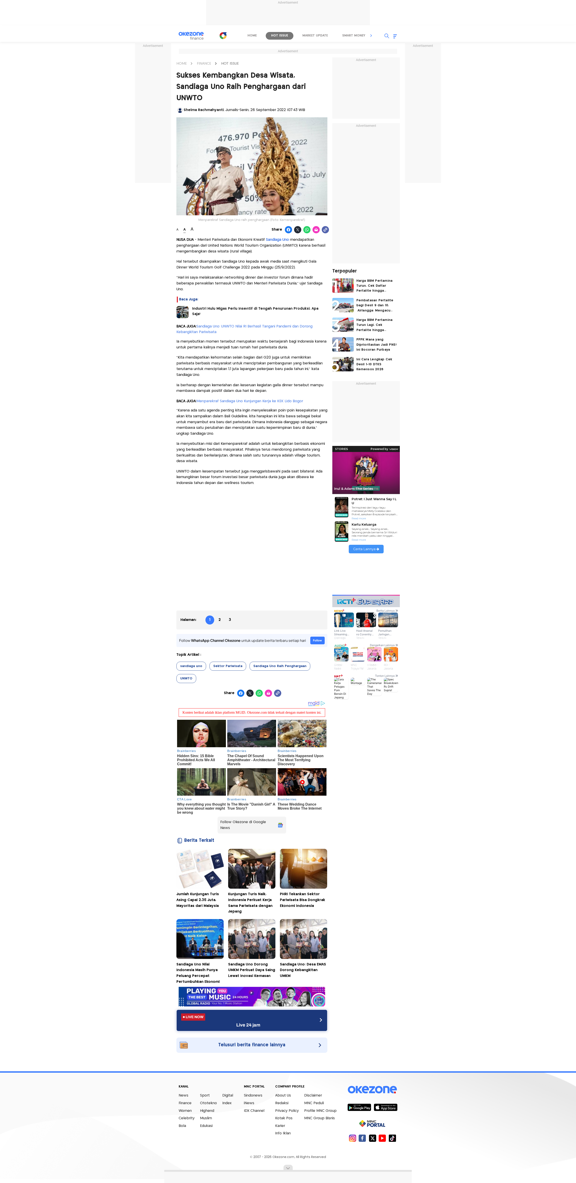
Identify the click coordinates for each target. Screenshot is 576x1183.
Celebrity (187, 1118)
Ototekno (208, 1103)
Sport (205, 1095)
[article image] (343, 285)
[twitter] (372, 1138)
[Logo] (223, 35)
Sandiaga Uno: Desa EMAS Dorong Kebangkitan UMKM (303, 970)
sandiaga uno (191, 666)
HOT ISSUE (230, 63)
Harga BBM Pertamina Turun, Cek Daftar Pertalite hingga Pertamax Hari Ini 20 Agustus (374, 286)
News (183, 1095)
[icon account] (180, 110)
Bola (182, 1126)
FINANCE (204, 63)
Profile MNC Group (320, 1111)
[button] (371, 36)
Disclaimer (313, 1095)
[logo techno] (191, 36)
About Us (283, 1095)
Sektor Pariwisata (227, 666)
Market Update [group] (315, 35)
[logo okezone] (372, 1089)
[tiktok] (392, 1138)
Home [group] (252, 35)
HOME (181, 63)
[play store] (359, 1107)
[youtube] (382, 1138)
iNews (249, 1103)
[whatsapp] (307, 230)
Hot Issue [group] (279, 35)
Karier (280, 1126)
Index (227, 1103)
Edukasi (206, 1126)
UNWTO (186, 678)
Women (185, 1111)
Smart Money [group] (353, 35)
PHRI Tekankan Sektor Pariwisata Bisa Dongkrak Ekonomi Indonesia (302, 899)
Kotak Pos (283, 1118)
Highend (207, 1111)
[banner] (252, 1005)
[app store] (385, 1107)
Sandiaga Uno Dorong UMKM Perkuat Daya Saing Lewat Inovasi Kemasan (251, 970)
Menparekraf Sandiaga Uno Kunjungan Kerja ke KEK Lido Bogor (249, 401)
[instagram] (352, 1138)
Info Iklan (283, 1133)
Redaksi (281, 1103)
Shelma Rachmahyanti (204, 110)
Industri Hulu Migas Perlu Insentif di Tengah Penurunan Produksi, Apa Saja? (255, 311)
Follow (317, 640)
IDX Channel (254, 1111)
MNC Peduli (314, 1103)
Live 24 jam (248, 1024)
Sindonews (253, 1095)
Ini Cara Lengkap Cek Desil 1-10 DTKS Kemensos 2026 (374, 364)
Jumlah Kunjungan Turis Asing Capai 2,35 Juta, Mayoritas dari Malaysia (197, 899)
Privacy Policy (287, 1111)
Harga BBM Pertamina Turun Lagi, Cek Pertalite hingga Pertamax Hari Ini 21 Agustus (374, 325)
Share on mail (316, 230)
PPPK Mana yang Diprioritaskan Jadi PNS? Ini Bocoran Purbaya (376, 344)
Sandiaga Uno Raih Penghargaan (279, 666)
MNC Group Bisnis (319, 1118)
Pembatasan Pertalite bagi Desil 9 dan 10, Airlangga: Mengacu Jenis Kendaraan (375, 306)
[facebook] (362, 1138)
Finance (185, 1103)
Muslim (206, 1118)
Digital (227, 1095)
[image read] (182, 312)
